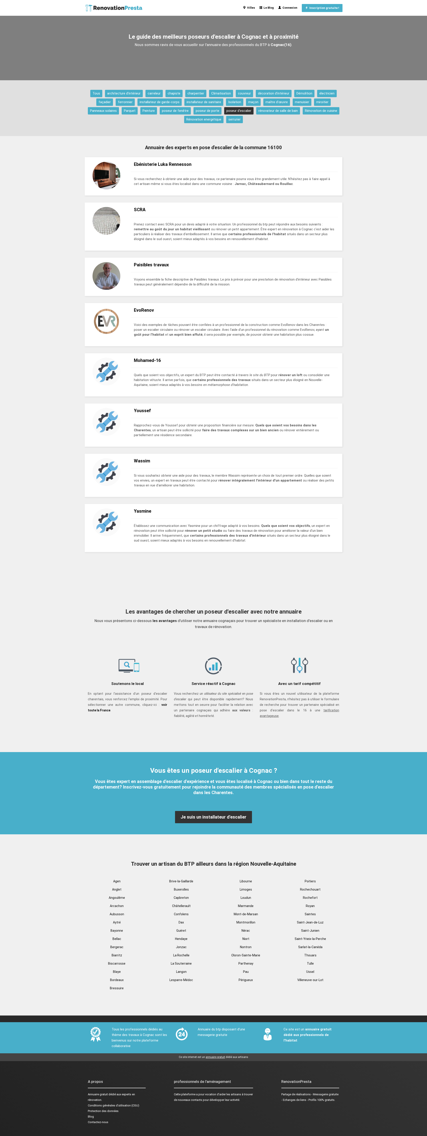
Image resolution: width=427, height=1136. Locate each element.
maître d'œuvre (277, 102)
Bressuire (117, 988)
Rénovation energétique (203, 119)
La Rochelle (181, 955)
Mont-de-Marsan (246, 914)
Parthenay (245, 963)
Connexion (289, 7)
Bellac (117, 939)
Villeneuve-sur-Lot (310, 980)
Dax (181, 922)
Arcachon (117, 906)
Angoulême (117, 897)
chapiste (174, 93)
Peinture (149, 111)
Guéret (181, 930)
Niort (245, 939)
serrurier (234, 119)
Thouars (310, 955)
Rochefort (310, 897)
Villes (250, 7)
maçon (253, 102)
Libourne (246, 881)
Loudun (246, 897)
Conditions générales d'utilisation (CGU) (113, 1105)
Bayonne (117, 930)
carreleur (154, 93)
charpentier (195, 93)
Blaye (117, 971)
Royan (310, 906)
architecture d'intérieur (124, 93)
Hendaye (181, 939)
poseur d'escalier (238, 111)
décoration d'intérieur (273, 93)
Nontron (246, 947)
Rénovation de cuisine (321, 111)
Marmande (246, 906)
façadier (105, 102)
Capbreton (181, 897)
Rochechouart (310, 889)
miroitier (322, 102)
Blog (91, 1116)
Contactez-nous (98, 1122)
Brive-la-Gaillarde (181, 881)
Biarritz (117, 955)
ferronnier (125, 102)
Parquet (129, 111)
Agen (117, 881)
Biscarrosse (116, 963)
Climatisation (221, 93)
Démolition (304, 93)
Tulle (310, 963)
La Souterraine (181, 963)
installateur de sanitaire (204, 102)
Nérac (246, 930)
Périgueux (246, 980)
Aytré (117, 922)
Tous (96, 93)
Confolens (181, 914)
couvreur (244, 93)
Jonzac (181, 947)
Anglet (116, 889)
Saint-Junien (310, 930)
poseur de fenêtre (175, 111)
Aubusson (117, 914)
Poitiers (310, 881)
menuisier (302, 102)
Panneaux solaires (103, 111)
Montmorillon (245, 922)
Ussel (310, 971)
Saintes (310, 914)
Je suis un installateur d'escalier (213, 817)
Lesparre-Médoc (181, 980)
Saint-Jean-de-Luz (310, 922)
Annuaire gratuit (98, 1094)
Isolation (234, 102)
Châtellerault (181, 906)
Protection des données (103, 1111)
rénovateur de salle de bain (278, 111)
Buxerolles (181, 889)
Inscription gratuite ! (323, 8)
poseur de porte (207, 111)
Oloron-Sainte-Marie (245, 955)
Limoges (246, 889)
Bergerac (116, 947)
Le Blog (268, 7)
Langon (181, 971)
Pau (246, 971)
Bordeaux (117, 980)
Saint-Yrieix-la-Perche (310, 939)
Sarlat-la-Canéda (310, 947)
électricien (326, 93)
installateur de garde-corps (159, 102)
